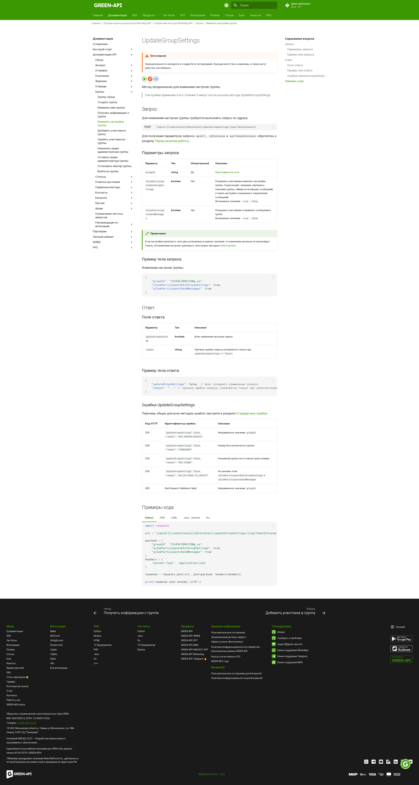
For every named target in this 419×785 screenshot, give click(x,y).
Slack (53, 658)
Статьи (229, 15)
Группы (199, 23)
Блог (242, 15)
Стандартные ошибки (251, 413)
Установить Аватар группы (115, 166)
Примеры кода (294, 81)
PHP (162, 517)
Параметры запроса (300, 49)
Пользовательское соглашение (228, 632)
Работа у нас (13, 700)
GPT (182, 15)
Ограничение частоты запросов (109, 215)
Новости (255, 15)
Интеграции (198, 15)
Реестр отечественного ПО (225, 656)
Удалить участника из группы (111, 141)
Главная (98, 15)
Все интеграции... (59, 668)
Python (149, 517)
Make (53, 631)
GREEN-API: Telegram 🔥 (194, 658)
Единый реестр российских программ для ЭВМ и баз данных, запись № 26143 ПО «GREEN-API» (39, 750)
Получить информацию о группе (113, 114)
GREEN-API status (16, 704)
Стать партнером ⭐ (17, 677)
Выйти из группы (108, 171)
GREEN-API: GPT (189, 640)
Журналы (101, 81)
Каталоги (101, 197)
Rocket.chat (56, 645)
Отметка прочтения (107, 182)
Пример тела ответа (299, 70)
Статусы (100, 176)
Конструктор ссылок (17, 686)
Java (96, 654)
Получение (102, 75)
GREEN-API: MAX (190, 645)
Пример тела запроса (300, 54)
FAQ (268, 15)
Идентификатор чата (227, 172)
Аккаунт (100, 65)
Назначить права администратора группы (113, 150)
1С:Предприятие (103, 645)
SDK (134, 15)
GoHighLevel (56, 640)
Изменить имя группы (111, 107)
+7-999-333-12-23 (26, 723)
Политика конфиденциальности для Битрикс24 (236, 678)
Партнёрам (100, 231)
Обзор (99, 60)
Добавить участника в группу (112, 132)
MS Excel (55, 636)
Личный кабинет (103, 236)
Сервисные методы (107, 187)
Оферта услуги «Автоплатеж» (227, 641)
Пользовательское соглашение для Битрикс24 (236, 673)
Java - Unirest (192, 517)
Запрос (289, 44)
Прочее (100, 203)
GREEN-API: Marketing (192, 654)
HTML (97, 640)
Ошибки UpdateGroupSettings (306, 75)
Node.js (97, 636)
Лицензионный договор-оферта (228, 637)
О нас (9, 691)
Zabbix (53, 654)
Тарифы (11, 681)
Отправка (101, 70)
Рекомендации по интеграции (106, 224)
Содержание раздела (299, 38)
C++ (96, 663)
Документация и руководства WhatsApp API (127, 23)
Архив (99, 208)
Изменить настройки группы (111, 123)
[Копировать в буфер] (274, 127)
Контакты (101, 192)
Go (208, 517)
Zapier (53, 649)
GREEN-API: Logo (220, 661)
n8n (52, 663)
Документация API (104, 54)
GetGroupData (228, 245)
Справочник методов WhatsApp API (173, 23)
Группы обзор (106, 97)
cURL (174, 517)
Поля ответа (295, 65)
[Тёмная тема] (226, 5)
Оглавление (100, 44)
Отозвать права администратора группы (113, 159)
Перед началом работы (172, 141)
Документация (117, 15)
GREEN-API (186, 631)
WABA (96, 242)
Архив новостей (15, 668)
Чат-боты (169, 15)
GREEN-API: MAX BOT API (194, 649)
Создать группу (107, 102)
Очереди (100, 86)
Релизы (215, 15)
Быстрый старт (102, 49)
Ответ (288, 60)
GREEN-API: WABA (190, 636)
